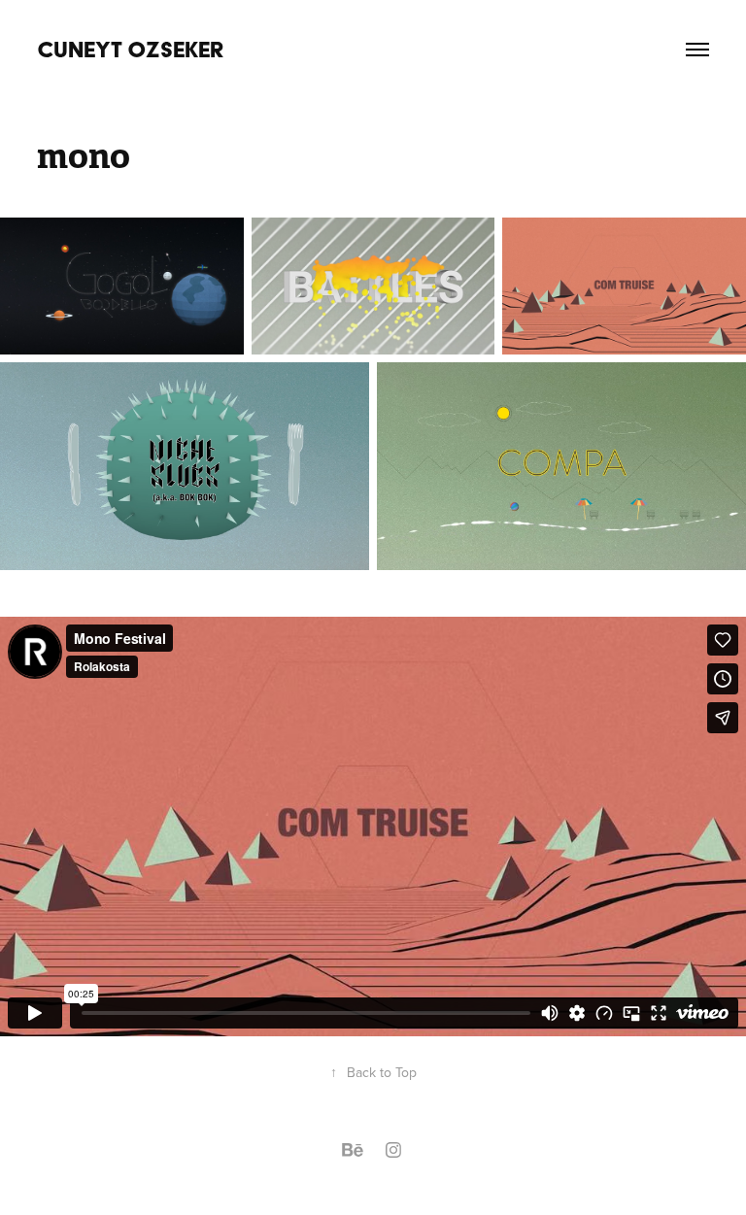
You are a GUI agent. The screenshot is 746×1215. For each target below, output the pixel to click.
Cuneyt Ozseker (130, 49)
